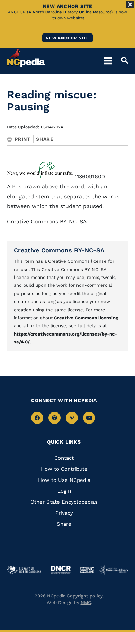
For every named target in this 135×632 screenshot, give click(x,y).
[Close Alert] (130, 4)
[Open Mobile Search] (122, 60)
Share (45, 139)
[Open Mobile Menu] (108, 60)
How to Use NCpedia (64, 480)
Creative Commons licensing (86, 317)
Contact (64, 458)
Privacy (64, 513)
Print (22, 139)
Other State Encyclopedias (64, 502)
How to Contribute (64, 469)
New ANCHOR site (67, 38)
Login (64, 491)
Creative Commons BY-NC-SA (59, 250)
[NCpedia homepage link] (26, 57)
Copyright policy (85, 596)
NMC (86, 602)
